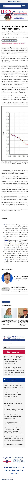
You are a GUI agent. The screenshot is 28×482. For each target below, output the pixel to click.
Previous (4, 302)
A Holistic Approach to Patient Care (13, 444)
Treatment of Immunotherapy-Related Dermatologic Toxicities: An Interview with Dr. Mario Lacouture (13, 438)
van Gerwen (10, 244)
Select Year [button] (7, 347)
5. (5, 240)
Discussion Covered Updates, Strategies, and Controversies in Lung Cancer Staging (12, 416)
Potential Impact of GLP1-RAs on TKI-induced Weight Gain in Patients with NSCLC (13, 403)
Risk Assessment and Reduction (17, 43)
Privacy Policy (14, 473)
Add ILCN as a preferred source (10, 40)
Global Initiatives (5, 43)
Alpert (19, 244)
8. (5, 251)
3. (5, 232)
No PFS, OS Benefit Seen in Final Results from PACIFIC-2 (12, 423)
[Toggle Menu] (23, 6)
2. (5, 229)
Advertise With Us (17, 470)
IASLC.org (21, 467)
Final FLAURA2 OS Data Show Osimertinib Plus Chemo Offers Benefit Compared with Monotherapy (12, 395)
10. (5, 259)
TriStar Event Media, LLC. (7, 479)
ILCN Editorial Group (10, 467)
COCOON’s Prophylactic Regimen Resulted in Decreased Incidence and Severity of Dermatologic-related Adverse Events (13, 358)
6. (5, 244)
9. (5, 255)
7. (5, 248)
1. (4, 225)
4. (5, 236)
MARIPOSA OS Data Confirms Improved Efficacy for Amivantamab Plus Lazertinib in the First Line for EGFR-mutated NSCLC (14, 369)
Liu (7, 240)
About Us (7, 470)
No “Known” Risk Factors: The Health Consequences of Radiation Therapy (14, 410)
